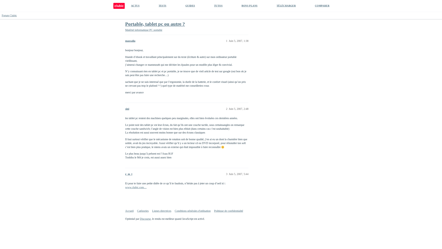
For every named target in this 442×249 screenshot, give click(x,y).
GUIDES (190, 5)
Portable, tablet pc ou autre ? (155, 24)
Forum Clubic (9, 15)
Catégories (143, 210)
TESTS (162, 5)
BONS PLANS (249, 5)
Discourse (145, 218)
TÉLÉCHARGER (286, 5)
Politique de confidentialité (228, 210)
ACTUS (135, 5)
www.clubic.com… (136, 187)
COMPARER (322, 5)
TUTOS (218, 5)
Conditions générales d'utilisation (193, 210)
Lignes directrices (161, 210)
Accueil (129, 210)
